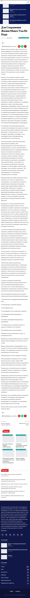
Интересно (4, 572)
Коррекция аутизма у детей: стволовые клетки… (18, 10)
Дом (2, 569)
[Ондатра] (4, 557)
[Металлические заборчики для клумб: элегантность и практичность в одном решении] (6, 22)
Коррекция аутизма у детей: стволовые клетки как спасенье (14, 484)
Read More (4, 530)
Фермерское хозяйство (24, 37)
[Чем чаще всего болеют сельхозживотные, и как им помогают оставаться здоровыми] (8, 453)
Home (11, 591)
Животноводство (6, 580)
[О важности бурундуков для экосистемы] (4, 551)
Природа (3, 575)
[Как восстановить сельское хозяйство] (21, 453)
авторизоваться (4, 475)
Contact (17, 591)
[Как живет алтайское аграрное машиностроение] (8, 438)
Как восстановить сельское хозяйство (5, 424)
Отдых (2, 566)
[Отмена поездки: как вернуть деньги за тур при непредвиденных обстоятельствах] (6, 16)
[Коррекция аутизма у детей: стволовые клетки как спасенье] (6, 11)
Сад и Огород (4, 577)
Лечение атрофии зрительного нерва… (18, 4)
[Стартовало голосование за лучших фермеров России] (21, 438)
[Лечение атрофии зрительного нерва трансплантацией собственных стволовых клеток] (6, 5)
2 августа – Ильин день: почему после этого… (17, 544)
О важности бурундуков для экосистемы (17, 549)
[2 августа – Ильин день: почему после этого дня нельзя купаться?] (4, 545)
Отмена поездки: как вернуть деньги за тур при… (18, 15)
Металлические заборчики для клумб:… (18, 20)
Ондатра (10, 555)
